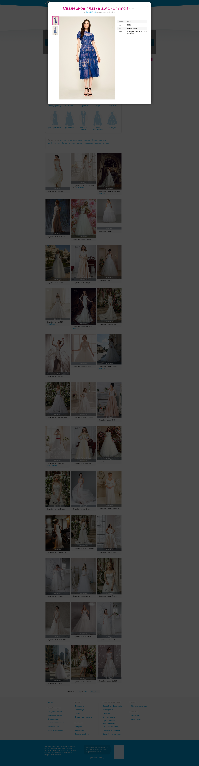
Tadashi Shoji (91, 12)
